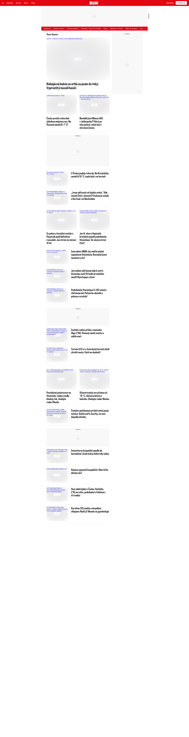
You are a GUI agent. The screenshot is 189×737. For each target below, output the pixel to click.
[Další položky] (145, 28)
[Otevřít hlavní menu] (3, 3)
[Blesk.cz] (94, 3)
